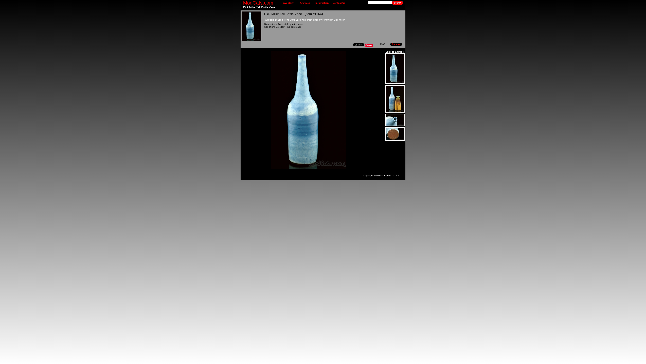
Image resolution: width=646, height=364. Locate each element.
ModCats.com (258, 3)
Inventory (288, 3)
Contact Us (339, 3)
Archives (305, 3)
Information (322, 3)
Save (370, 45)
